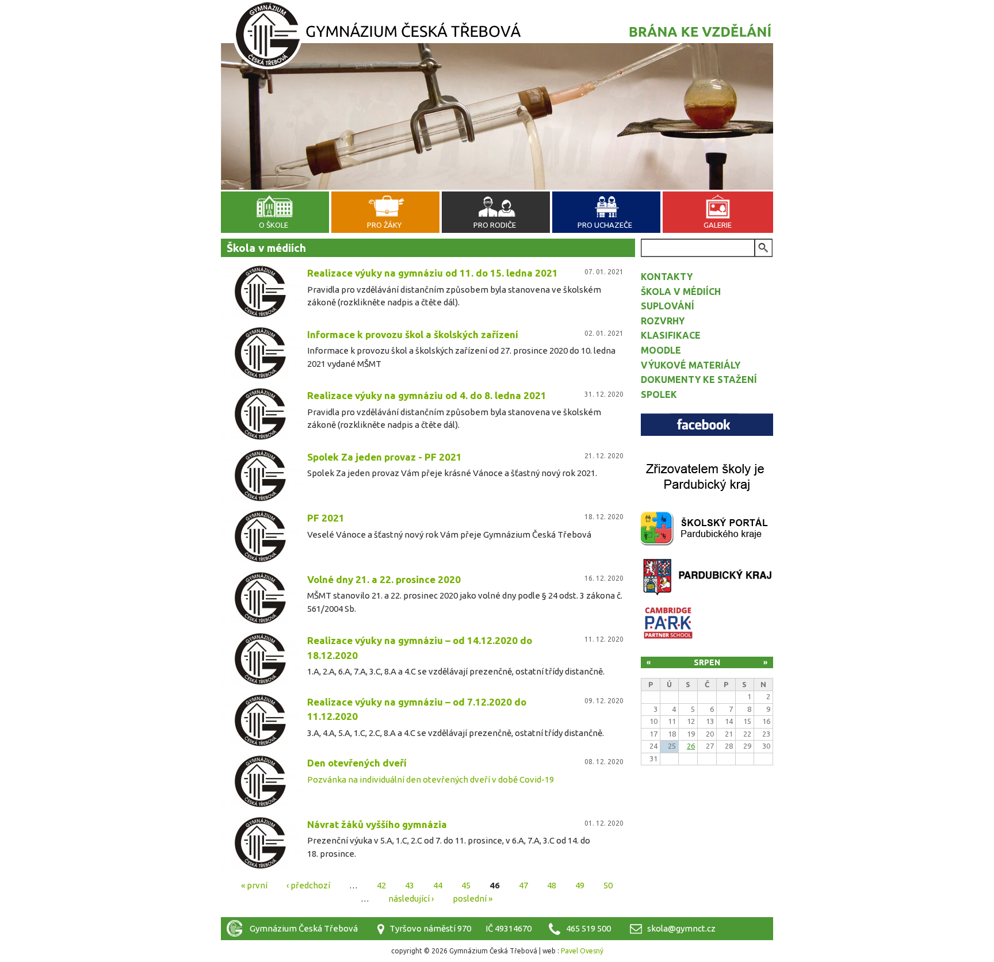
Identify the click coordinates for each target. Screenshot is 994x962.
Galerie (718, 225)
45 (466, 885)
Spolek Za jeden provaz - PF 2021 (384, 456)
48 (551, 885)
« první (254, 885)
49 (579, 885)
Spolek (659, 394)
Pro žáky (384, 225)
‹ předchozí (308, 885)
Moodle (661, 350)
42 (381, 885)
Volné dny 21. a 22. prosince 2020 (384, 579)
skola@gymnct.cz (681, 928)
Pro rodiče (494, 225)
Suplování (667, 306)
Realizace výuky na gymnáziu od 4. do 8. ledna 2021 (426, 395)
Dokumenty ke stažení (699, 379)
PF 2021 (326, 517)
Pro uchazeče (605, 225)
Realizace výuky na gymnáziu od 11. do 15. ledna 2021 (432, 272)
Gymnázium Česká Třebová (497, 37)
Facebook (707, 424)
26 (691, 746)
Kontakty (667, 276)
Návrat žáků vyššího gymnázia (377, 824)
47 (523, 885)
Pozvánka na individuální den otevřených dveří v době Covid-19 (430, 779)
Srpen (707, 662)
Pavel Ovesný (582, 951)
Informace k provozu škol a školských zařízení (412, 334)
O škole (273, 225)
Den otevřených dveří (357, 762)
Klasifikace (671, 335)
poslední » (472, 898)
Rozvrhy (663, 321)
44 (437, 885)
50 (608, 885)
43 (409, 885)
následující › (411, 898)
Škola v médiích (681, 291)
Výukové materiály (690, 365)
